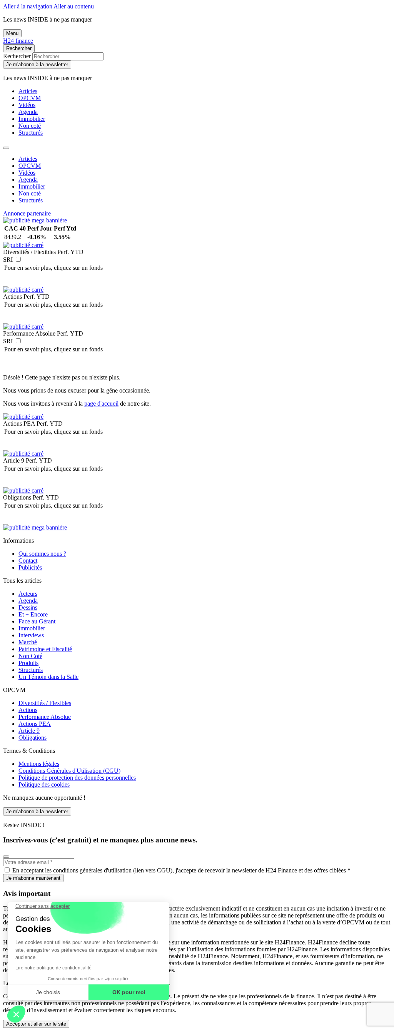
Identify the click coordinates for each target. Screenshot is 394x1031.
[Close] (6, 148)
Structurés (30, 132)
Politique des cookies (44, 784)
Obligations (32, 737)
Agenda (28, 112)
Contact (27, 560)
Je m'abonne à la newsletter (37, 64)
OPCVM (29, 98)
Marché (27, 642)
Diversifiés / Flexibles (44, 703)
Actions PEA (34, 723)
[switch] (18, 259)
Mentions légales (38, 763)
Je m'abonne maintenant (33, 878)
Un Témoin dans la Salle (48, 676)
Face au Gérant (36, 621)
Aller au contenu (73, 6)
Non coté (29, 125)
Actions (27, 710)
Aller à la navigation (28, 6)
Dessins (27, 607)
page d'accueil (101, 403)
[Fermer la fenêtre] (6, 857)
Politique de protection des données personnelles (77, 777)
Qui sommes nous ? (42, 553)
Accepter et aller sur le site (36, 1024)
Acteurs (27, 593)
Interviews (31, 635)
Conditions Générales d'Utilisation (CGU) (69, 770)
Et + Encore (33, 614)
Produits (28, 663)
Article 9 (29, 730)
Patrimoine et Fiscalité (45, 649)
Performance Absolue (44, 717)
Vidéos (26, 105)
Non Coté (30, 656)
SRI (8, 259)
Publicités (30, 567)
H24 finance (18, 40)
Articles (27, 91)
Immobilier (31, 118)
